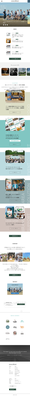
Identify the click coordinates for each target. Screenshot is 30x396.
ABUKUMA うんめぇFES (17, 372)
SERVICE (10, 366)
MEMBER (10, 380)
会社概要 (10, 383)
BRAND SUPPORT (11, 373)
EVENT (10, 370)
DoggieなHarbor (16, 369)
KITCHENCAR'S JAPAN (17, 383)
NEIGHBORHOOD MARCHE (17, 374)
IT (9, 369)
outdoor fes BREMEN (17, 370)
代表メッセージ (10, 379)
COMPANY (10, 378)
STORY (10, 381)
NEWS (15, 378)
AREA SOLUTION (11, 372)
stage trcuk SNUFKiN (17, 375)
